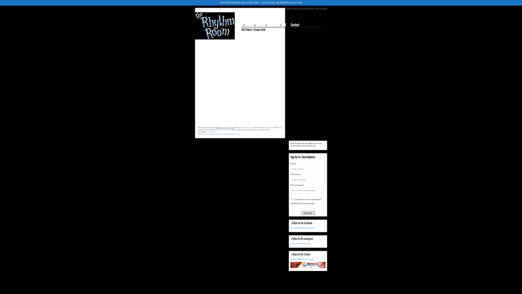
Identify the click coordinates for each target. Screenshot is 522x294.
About (259, 24)
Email (293, 164)
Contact (295, 24)
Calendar (272, 24)
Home (248, 24)
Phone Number (297, 185)
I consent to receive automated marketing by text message (305, 201)
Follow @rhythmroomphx (302, 259)
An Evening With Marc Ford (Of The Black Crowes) (221, 134)
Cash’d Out (211, 132)
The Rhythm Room (215, 25)
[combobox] (293, 190)
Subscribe (307, 213)
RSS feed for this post (223, 130)
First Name (295, 174)
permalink (268, 127)
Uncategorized (248, 127)
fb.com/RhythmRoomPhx (302, 227)
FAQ (284, 24)
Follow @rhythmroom (300, 243)
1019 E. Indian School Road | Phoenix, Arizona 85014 (303, 8)
